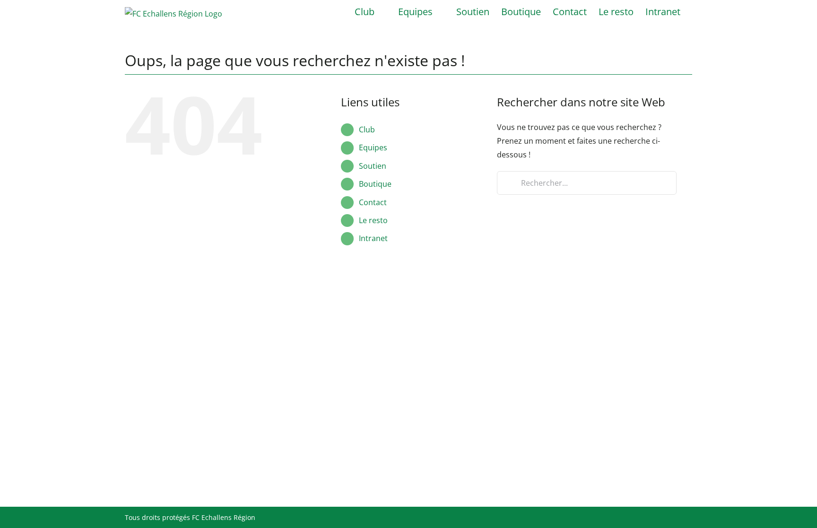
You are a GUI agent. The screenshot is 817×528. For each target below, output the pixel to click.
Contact (373, 202)
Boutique (375, 184)
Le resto (373, 220)
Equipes (373, 147)
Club (367, 129)
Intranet (373, 238)
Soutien (372, 166)
